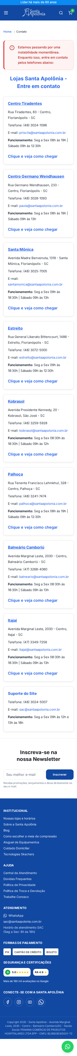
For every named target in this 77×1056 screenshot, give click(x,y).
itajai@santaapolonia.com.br (40, 650)
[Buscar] (61, 13)
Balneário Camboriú (26, 547)
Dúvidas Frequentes (17, 879)
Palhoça (15, 474)
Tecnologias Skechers (18, 854)
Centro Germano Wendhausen (36, 176)
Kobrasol (16, 401)
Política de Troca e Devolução (24, 891)
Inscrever (60, 774)
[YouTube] (30, 1002)
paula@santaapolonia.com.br (41, 206)
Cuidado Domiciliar (16, 848)
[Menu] (6, 13)
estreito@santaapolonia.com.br (43, 357)
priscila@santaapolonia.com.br (42, 133)
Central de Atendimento (20, 873)
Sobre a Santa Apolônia (19, 824)
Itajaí (12, 620)
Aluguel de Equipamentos (21, 842)
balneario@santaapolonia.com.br (44, 577)
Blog (6, 830)
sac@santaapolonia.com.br (39, 709)
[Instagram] (19, 1002)
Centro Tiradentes (25, 103)
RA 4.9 (39, 972)
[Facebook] (7, 1002)
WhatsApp (16, 915)
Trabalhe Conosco (16, 897)
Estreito (15, 328)
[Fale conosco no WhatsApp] (67, 1046)
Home (7, 31)
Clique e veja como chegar (33, 156)
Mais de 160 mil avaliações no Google (26, 981)
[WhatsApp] (41, 1002)
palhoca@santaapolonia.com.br (43, 504)
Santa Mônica (20, 249)
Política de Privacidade (19, 885)
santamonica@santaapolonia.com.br (35, 284)
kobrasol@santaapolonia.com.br (43, 430)
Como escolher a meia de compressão (30, 836)
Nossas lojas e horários (19, 818)
